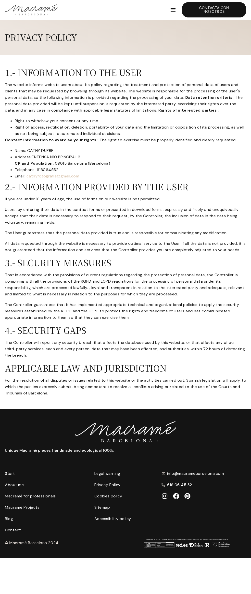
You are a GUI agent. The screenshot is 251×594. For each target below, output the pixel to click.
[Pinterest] (187, 496)
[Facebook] (176, 496)
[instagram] (165, 496)
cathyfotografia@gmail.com (52, 176)
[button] (173, 10)
